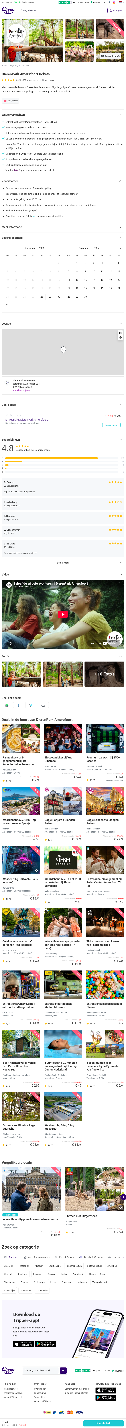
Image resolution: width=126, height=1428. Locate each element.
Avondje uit (78, 1274)
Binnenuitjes (9, 1282)
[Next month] (120, 248)
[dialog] (63, 277)
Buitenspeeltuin (94, 1266)
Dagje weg (14, 66)
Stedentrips (39, 1282)
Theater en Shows (97, 1274)
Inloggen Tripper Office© (76, 1393)
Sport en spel (55, 1266)
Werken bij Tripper (42, 1401)
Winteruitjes (9, 1290)
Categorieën (27, 10)
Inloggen (117, 10)
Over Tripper (40, 1389)
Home (4, 66)
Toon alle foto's (112, 56)
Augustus (30, 248)
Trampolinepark (99, 1282)
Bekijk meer (63, 562)
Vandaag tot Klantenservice (18, 2)
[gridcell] (7, 263)
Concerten (66, 1282)
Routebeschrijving (21, 390)
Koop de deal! (103, 1423)
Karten (64, 1274)
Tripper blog (39, 1397)
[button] (57, 58)
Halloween (82, 1282)
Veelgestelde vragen (13, 1393)
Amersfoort (50, 80)
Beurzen (51, 1274)
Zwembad (112, 1266)
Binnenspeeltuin (74, 1266)
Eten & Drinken (66, 1257)
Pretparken (24, 1266)
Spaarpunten (40, 1393)
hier (34, 216)
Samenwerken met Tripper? (78, 1389)
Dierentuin (25, 66)
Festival (24, 1282)
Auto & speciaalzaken (39, 1257)
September (84, 248)
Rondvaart (23, 1274)
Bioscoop (37, 1274)
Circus (53, 1282)
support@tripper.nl (13, 1397)
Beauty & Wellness (93, 1257)
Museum (39, 1266)
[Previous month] (6, 248)
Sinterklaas (25, 1290)
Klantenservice (11, 1389)
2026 (41, 248)
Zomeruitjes (42, 1290)
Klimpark (8, 1274)
